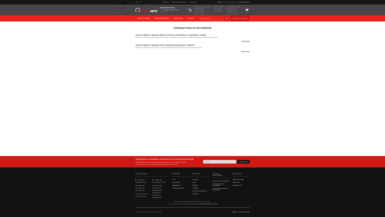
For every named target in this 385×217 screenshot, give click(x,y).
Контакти (193, 2)
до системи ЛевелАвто (229, 2)
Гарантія (195, 193)
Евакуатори (176, 185)
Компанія (165, 2)
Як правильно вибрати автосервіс (220, 189)
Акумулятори (237, 185)
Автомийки (176, 182)
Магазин (195, 179)
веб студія (246, 212)
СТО (173, 179)
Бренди (195, 185)
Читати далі (245, 41)
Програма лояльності (179, 2)
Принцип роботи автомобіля (218, 184)
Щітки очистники (238, 179)
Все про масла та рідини (221, 181)
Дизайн (234, 212)
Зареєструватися (244, 2)
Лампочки (236, 182)
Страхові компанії (178, 188)
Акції (194, 182)
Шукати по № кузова (240, 18)
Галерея (195, 188)
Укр (136, 2)
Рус (140, 2)
